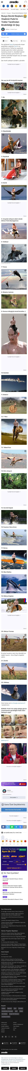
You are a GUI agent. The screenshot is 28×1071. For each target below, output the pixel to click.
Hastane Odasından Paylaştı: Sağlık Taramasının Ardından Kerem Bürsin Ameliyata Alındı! (12, 886)
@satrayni (4, 740)
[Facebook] (6, 1036)
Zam (15, 1008)
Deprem (10, 1008)
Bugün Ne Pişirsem (14, 1014)
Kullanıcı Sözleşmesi (18, 1024)
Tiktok (21, 1011)
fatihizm (11, 29)
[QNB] (16, 6)
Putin (15, 46)
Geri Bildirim (4, 1024)
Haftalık (11, 861)
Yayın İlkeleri (16, 1026)
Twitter (3, 1008)
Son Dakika (4, 1014)
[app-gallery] (22, 1043)
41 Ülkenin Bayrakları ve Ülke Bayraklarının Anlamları (13, 995)
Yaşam (4, 876)
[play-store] (14, 1043)
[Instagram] (2, 1036)
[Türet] (20, 6)
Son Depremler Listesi (6, 956)
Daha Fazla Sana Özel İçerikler (13, 809)
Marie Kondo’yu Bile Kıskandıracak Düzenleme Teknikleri (12, 893)
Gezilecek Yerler (6, 1016)
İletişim (3, 1031)
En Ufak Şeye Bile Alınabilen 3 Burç (9, 942)
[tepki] (2, 841)
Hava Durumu (4, 954)
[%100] (12, 6)
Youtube (21, 1008)
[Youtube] (12, 1036)
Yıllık (23, 861)
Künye (14, 1028)
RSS (14, 1030)
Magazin (5, 883)
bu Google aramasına (17, 703)
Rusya (11, 44)
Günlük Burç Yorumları (7, 1011)
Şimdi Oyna (23, 849)
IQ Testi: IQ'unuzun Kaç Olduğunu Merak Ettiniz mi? (13, 1001)
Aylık (17, 861)
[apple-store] (5, 1043)
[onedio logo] (13, 1052)
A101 (16, 1011)
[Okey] (8, 6)
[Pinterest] (15, 1036)
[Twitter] (9, 1036)
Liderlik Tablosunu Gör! (13, 868)
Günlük (5, 861)
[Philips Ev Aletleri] (4, 6)
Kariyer (15, 1022)
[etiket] (25, 16)
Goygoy (9, 13)
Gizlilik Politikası (5, 1026)
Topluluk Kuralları (5, 1028)
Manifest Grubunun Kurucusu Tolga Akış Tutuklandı (13, 936)
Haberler (3, 13)
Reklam (3, 1030)
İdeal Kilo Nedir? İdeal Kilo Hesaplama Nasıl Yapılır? (13, 986)
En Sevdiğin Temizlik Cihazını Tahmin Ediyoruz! (13, 879)
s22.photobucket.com (5, 263)
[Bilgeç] (24, 6)
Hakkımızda (4, 1022)
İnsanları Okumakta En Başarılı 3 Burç (13, 899)
